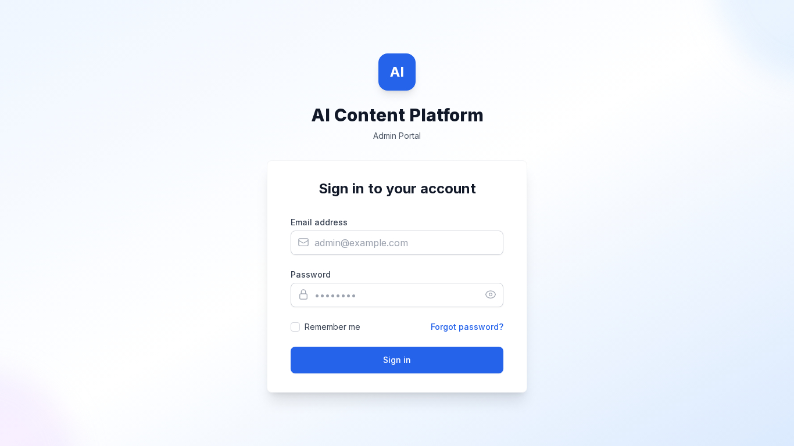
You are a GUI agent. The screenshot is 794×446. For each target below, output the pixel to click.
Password (311, 274)
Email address (319, 222)
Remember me (332, 327)
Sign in (397, 360)
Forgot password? (467, 327)
